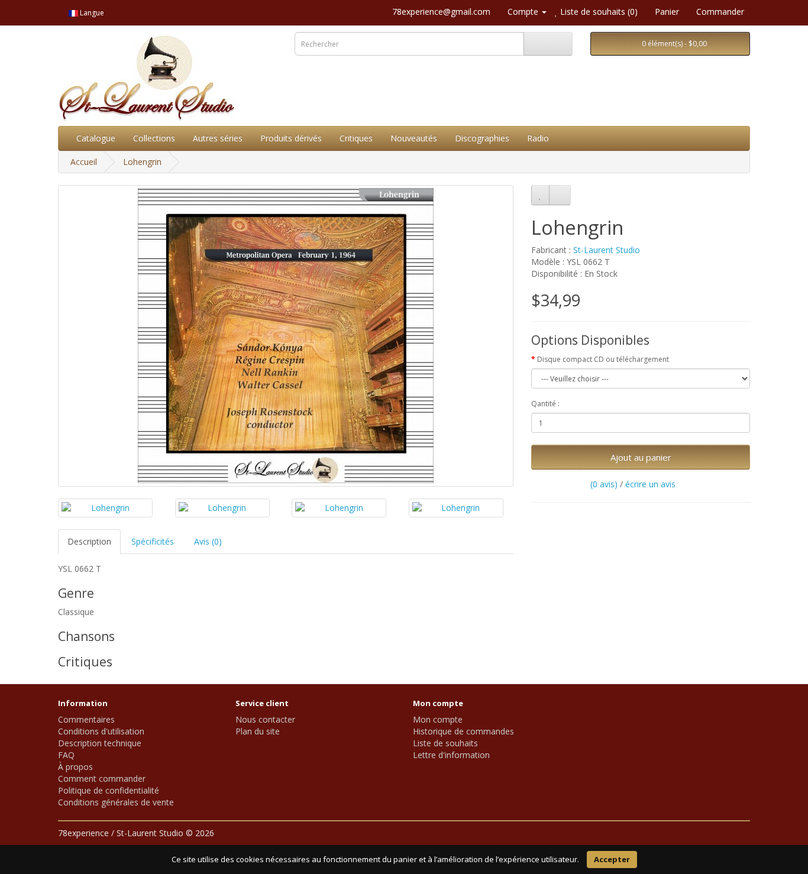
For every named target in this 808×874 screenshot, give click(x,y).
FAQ (66, 754)
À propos (75, 766)
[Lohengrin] (285, 336)
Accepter (612, 859)
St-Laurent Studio (606, 249)
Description (89, 541)
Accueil (83, 161)
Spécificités (152, 541)
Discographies (482, 138)
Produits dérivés (291, 138)
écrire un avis (650, 484)
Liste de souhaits (445, 743)
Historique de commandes (463, 731)
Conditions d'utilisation (101, 731)
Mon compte (438, 719)
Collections (154, 138)
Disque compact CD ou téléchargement (603, 359)
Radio (538, 138)
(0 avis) (604, 484)
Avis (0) (208, 541)
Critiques (356, 138)
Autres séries (218, 138)
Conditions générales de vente (116, 802)
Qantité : (545, 404)
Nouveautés (413, 138)
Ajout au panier (640, 457)
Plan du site (257, 731)
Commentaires (86, 719)
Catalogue (95, 138)
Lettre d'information (451, 754)
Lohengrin (142, 161)
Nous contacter (265, 719)
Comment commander (102, 778)
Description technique (99, 743)
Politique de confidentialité (108, 790)
